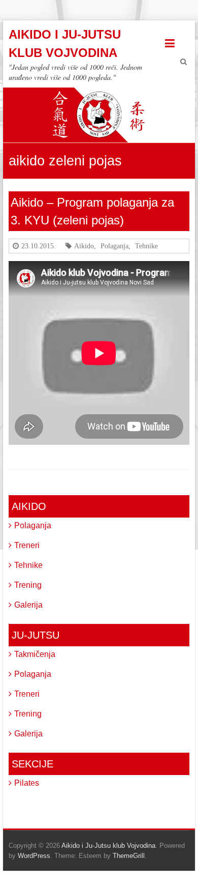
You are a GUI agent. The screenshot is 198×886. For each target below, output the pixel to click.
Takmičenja (34, 654)
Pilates (26, 783)
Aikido (84, 245)
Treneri (27, 545)
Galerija (28, 605)
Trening (28, 585)
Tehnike (146, 245)
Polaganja (114, 245)
